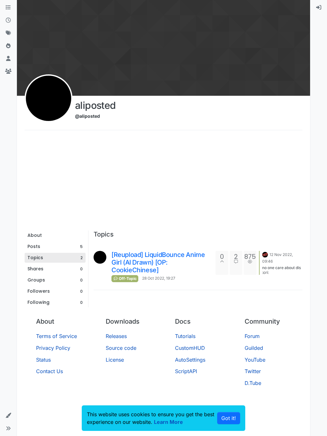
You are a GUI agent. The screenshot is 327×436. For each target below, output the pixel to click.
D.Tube (253, 383)
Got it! (228, 418)
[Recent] (8, 20)
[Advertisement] (163, 182)
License (115, 360)
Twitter (253, 371)
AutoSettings (190, 360)
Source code (121, 348)
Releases (116, 336)
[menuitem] (318, 8)
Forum (252, 336)
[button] (8, 415)
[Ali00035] (265, 254)
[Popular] (8, 46)
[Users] (8, 59)
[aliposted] (100, 257)
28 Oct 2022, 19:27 (158, 278)
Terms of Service (56, 336)
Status (43, 360)
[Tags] (8, 33)
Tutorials (185, 336)
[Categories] (8, 8)
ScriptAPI (186, 371)
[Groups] (8, 71)
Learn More (168, 422)
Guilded (254, 348)
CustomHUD (190, 348)
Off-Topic (127, 278)
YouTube (255, 360)
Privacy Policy (53, 348)
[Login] (318, 8)
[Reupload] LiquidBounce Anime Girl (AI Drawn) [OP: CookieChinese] (158, 262)
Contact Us (49, 371)
